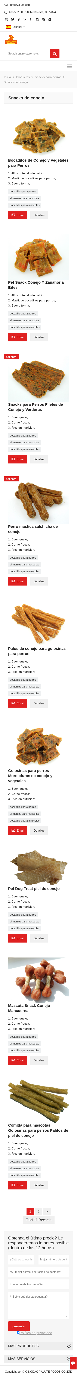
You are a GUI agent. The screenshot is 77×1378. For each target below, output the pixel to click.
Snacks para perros (48, 77)
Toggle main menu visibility (70, 66)
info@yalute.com (20, 4)
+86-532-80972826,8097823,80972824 (32, 12)
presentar (18, 1326)
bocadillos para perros (23, 191)
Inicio (7, 77)
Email (17, 214)
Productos (23, 77)
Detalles (39, 215)
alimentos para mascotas (24, 198)
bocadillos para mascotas (25, 205)
